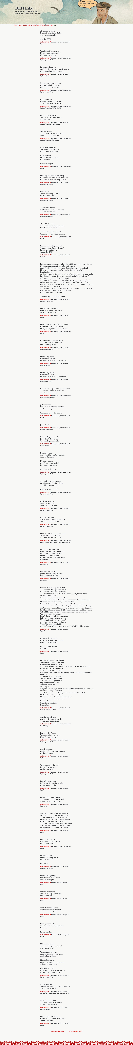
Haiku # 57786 (44, 299)
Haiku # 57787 (44, 255)
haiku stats (51, 25)
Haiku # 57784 (44, 331)
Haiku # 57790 (44, 198)
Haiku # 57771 (44, 540)
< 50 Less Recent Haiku (57, 1031)
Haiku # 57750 (44, 1007)
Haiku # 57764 (44, 740)
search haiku (41, 25)
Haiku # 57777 (44, 428)
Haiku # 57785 (44, 315)
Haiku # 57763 (44, 756)
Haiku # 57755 (44, 899)
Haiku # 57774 (44, 492)
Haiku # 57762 (44, 772)
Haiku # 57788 (44, 237)
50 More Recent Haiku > (76, 1031)
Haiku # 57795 (44, 106)
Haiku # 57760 (44, 804)
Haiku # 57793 (44, 138)
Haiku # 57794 (44, 122)
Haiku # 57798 (44, 58)
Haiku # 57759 (44, 830)
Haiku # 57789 (44, 215)
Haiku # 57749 (44, 1023)
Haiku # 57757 (44, 866)
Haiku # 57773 (44, 508)
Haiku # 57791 (44, 182)
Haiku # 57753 (44, 935)
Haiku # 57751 (44, 991)
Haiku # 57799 (44, 42)
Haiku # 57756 (44, 882)
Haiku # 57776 (44, 444)
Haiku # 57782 (44, 363)
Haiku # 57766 (44, 708)
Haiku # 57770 (44, 562)
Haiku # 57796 (44, 90)
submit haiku (32, 25)
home (16, 25)
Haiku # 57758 (44, 846)
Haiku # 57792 (44, 166)
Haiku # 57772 (44, 524)
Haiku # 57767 (44, 651)
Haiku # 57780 (44, 396)
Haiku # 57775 (44, 472)
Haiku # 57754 (44, 915)
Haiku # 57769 (44, 578)
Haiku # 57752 (44, 975)
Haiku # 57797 (44, 74)
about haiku (23, 25)
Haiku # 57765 (44, 724)
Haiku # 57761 (44, 788)
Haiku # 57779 (44, 416)
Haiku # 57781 (44, 380)
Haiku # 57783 (44, 347)
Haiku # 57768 (44, 629)
